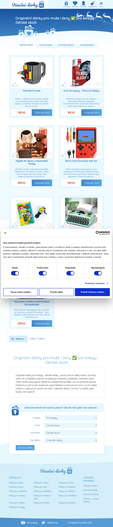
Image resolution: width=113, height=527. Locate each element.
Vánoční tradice (90, 486)
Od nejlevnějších (66, 45)
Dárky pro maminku (18, 491)
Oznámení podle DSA (80, 522)
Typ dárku (35, 440)
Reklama (52, 522)
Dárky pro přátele (67, 503)
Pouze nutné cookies (21, 292)
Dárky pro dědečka (43, 491)
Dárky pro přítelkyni (68, 495)
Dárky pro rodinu (17, 503)
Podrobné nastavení (95, 283)
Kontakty (32, 522)
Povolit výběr (56, 292)
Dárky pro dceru (41, 482)
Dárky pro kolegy (17, 507)
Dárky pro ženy (16, 482)
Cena (37, 425)
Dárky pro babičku (67, 487)
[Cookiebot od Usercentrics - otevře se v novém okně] (98, 233)
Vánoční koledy (90, 490)
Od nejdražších (87, 45)
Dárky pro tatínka (67, 491)
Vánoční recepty (90, 494)
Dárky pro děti (40, 487)
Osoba (36, 417)
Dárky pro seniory (17, 495)
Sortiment (35, 432)
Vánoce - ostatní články (91, 500)
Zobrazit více (42, 112)
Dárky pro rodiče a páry (42, 497)
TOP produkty (45, 45)
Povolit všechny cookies (92, 292)
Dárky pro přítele (41, 503)
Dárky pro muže (66, 482)
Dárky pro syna (16, 487)
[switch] (43, 273)
